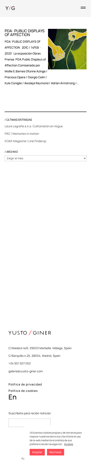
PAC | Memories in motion (22, 134)
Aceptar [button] (37, 452)
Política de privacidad (25, 384)
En (12, 397)
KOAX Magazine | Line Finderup (25, 141)
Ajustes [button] (68, 444)
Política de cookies (23, 391)
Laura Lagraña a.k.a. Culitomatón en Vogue (34, 126)
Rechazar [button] (56, 452)
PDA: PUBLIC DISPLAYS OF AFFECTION (24, 32)
